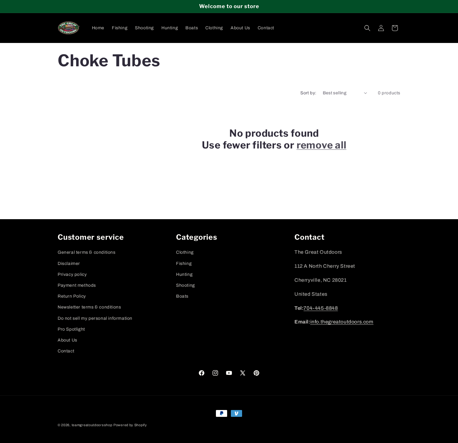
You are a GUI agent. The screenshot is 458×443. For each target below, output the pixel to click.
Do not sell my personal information (95, 318)
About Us (67, 340)
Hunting (184, 274)
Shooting (185, 285)
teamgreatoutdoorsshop (92, 425)
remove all (321, 145)
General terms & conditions (87, 252)
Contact (66, 351)
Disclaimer (69, 263)
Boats (182, 296)
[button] (367, 28)
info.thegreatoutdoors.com (342, 322)
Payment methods (77, 285)
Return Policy (72, 296)
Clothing (185, 252)
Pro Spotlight (71, 329)
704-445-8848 (320, 308)
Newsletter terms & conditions (89, 307)
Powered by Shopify (130, 425)
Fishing (184, 263)
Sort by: (308, 93)
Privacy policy (72, 274)
